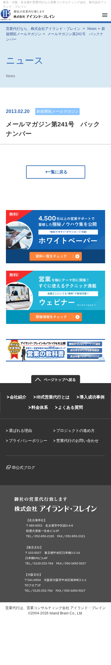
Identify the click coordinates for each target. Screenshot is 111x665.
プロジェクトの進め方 (75, 430)
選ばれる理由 (20, 430)
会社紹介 (18, 397)
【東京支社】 (34, 547)
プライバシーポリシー (28, 440)
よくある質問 (70, 407)
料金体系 (39, 407)
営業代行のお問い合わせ (77, 440)
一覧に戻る (57, 172)
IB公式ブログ (23, 467)
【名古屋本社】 (36, 520)
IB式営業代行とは (53, 397)
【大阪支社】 (33, 574)
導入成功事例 (92, 397)
